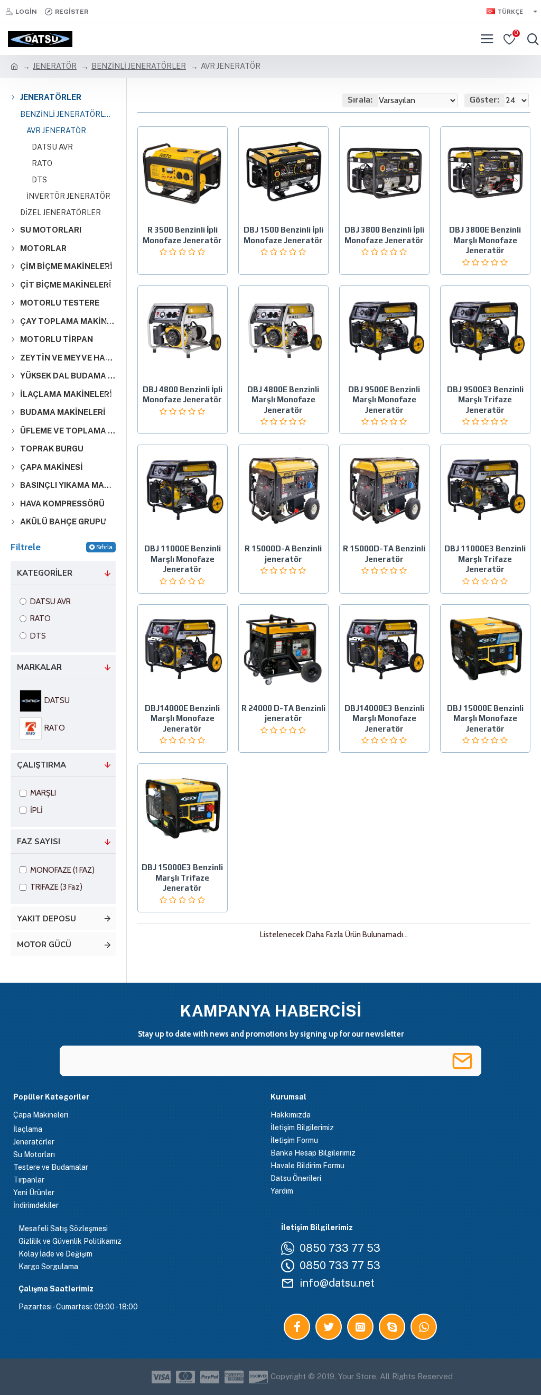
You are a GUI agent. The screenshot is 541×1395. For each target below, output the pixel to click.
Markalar (39, 667)
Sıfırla (104, 547)
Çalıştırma (41, 765)
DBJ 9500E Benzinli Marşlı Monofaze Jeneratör (384, 399)
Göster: (484, 99)
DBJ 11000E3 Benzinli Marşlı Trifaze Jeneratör (485, 559)
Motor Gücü (44, 944)
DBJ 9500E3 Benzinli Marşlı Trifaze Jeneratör (485, 399)
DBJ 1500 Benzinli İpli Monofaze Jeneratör (283, 235)
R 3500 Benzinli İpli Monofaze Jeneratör (182, 235)
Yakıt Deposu (46, 918)
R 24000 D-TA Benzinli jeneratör (283, 713)
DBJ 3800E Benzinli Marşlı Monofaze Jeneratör (485, 240)
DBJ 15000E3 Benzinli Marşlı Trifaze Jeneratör (182, 877)
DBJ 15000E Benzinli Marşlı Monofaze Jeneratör (485, 718)
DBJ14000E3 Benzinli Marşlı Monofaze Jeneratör (384, 718)
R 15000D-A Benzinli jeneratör (283, 553)
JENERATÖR (55, 66)
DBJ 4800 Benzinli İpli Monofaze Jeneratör (182, 394)
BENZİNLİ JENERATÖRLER (138, 66)
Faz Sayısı (38, 841)
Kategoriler (44, 573)
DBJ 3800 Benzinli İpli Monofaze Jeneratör (384, 235)
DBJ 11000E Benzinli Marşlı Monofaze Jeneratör (182, 559)
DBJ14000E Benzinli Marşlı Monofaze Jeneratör (182, 718)
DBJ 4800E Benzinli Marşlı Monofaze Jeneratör (283, 399)
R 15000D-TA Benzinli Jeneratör (384, 553)
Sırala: (360, 99)
